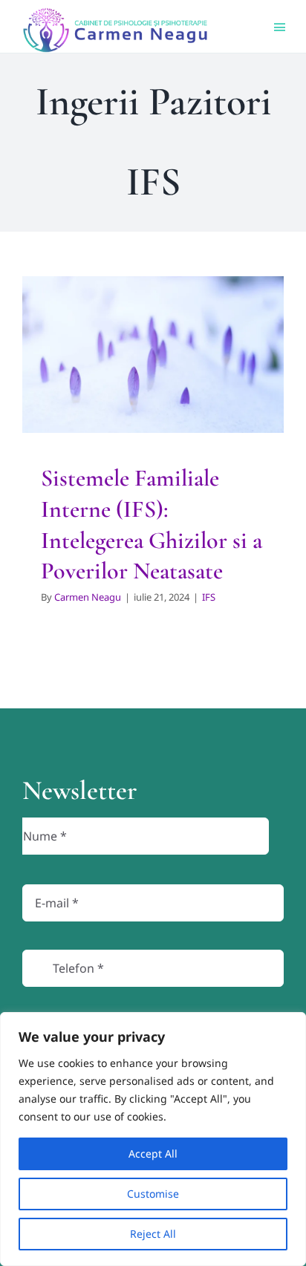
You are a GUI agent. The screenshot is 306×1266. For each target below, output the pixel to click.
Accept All (153, 1153)
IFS (153, 416)
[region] (153, 1139)
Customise (153, 1194)
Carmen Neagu (87, 597)
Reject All (153, 1234)
